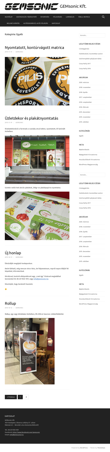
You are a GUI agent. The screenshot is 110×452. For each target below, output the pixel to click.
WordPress (84, 448)
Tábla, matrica (84, 17)
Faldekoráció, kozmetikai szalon (91, 54)
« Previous (11, 397)
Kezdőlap (8, 17)
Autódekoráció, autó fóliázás (35, 23)
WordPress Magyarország (88, 164)
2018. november (85, 87)
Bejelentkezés (84, 150)
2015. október (84, 122)
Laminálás (70, 17)
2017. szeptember (85, 97)
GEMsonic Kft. (73, 6)
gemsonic (19, 52)
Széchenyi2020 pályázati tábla (90, 59)
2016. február (84, 107)
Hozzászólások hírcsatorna (89, 160)
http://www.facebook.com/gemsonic (26, 432)
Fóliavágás (57, 17)
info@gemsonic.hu (41, 279)
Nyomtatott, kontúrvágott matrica (34, 47)
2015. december (84, 112)
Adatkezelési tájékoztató (26, 17)
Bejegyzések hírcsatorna (88, 155)
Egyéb (81, 136)
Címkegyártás (84, 49)
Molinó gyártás (13, 23)
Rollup (10, 303)
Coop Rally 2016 (85, 69)
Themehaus (101, 448)
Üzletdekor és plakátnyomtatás (31, 118)
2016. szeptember (85, 102)
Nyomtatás (44, 17)
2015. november (84, 117)
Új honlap (13, 253)
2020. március (84, 82)
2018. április (83, 92)
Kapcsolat (56, 23)
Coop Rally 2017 (85, 64)
